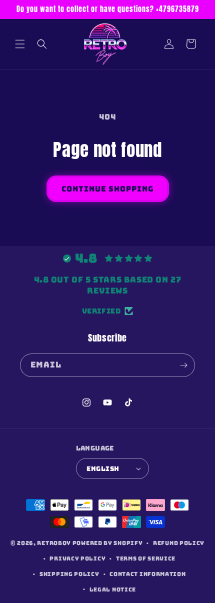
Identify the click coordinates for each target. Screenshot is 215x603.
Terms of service (146, 558)
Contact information (148, 574)
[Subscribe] (183, 365)
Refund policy (178, 543)
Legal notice (113, 589)
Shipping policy (70, 574)
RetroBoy (54, 543)
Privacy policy (78, 558)
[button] (20, 44)
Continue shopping (108, 189)
